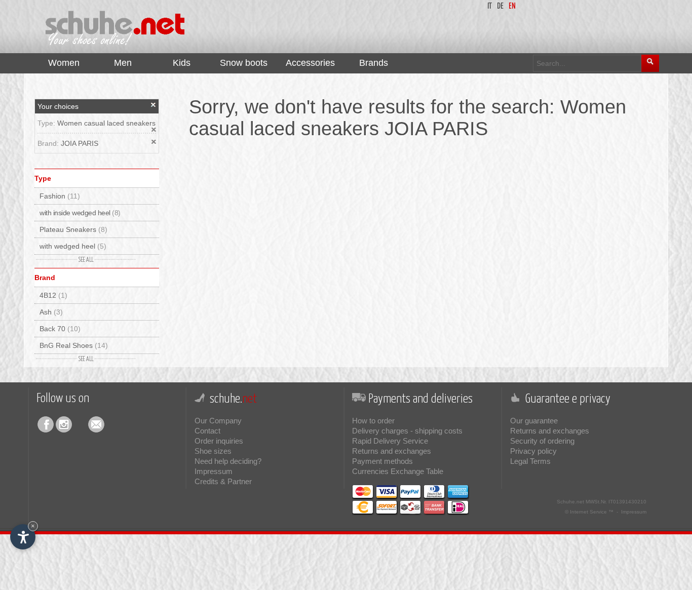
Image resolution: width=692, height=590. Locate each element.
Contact (207, 430)
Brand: (49, 143)
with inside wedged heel (80, 213)
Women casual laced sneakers (106, 123)
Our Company (218, 420)
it (489, 6)
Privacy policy (533, 451)
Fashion (60, 196)
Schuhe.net (570, 501)
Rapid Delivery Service (390, 441)
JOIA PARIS (79, 143)
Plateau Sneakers (73, 229)
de (500, 6)
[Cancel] (153, 105)
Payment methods (382, 461)
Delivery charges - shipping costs (407, 430)
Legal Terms (530, 461)
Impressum (214, 471)
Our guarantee (534, 420)
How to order (373, 420)
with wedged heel (73, 246)
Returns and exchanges (391, 451)
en (512, 6)
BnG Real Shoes (74, 345)
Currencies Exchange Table (397, 471)
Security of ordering (542, 441)
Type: (47, 123)
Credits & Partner (223, 481)
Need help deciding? (228, 461)
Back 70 (60, 329)
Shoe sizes (213, 451)
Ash (51, 312)
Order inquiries (219, 441)
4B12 (53, 295)
